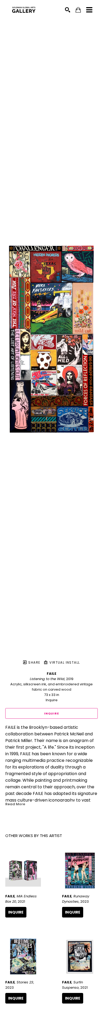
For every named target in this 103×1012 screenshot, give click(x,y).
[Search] (67, 9)
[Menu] (89, 9)
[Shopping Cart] (78, 10)
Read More (15, 804)
